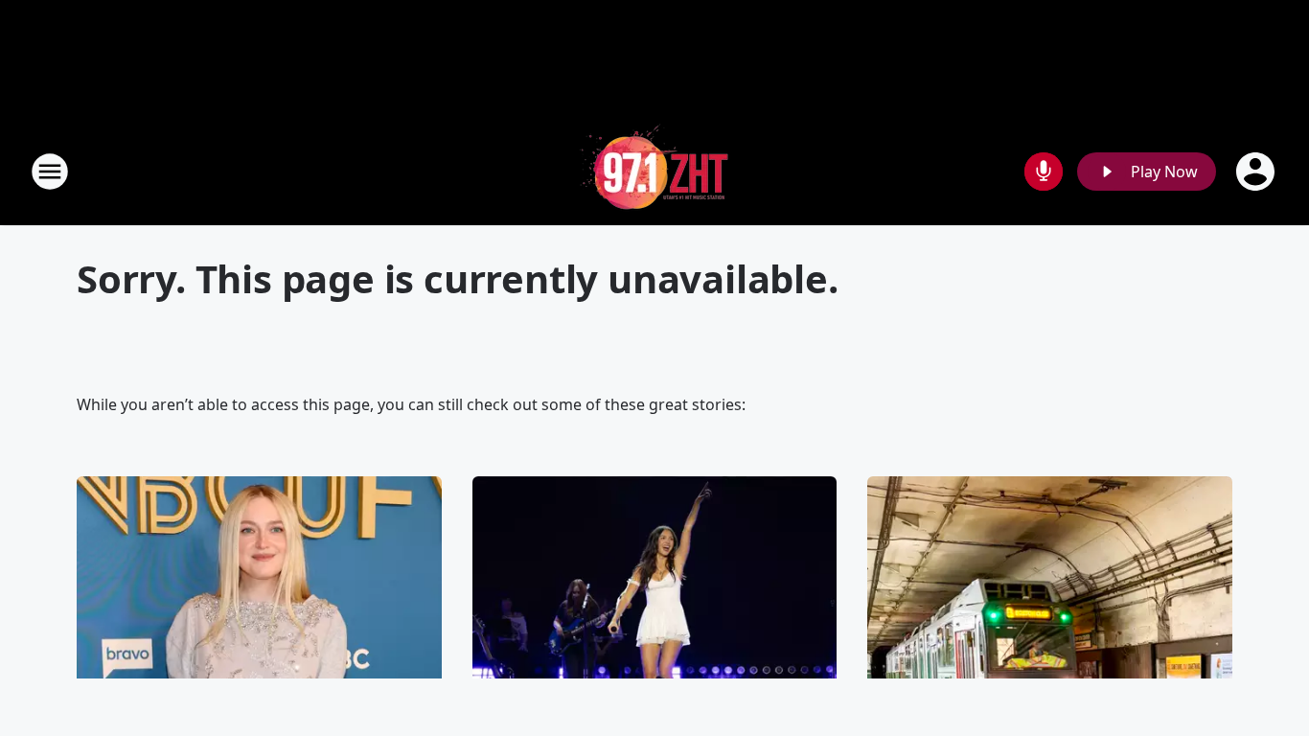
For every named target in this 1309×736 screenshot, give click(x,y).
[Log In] (1257, 171)
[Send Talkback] (1043, 171)
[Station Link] (654, 171)
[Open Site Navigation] (50, 171)
